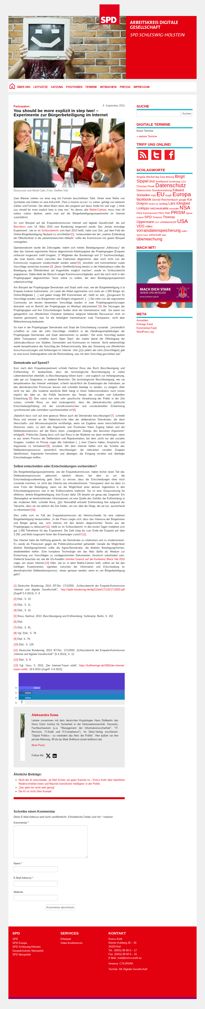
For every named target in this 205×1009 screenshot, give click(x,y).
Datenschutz (170, 185)
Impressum (142, 87)
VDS (141, 226)
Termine (91, 87)
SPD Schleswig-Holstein (26, 946)
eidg (153, 195)
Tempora (157, 217)
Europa (182, 194)
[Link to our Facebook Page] (170, 155)
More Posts (38, 745)
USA (182, 221)
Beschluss (20, 226)
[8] (22, 434)
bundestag (174, 181)
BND (152, 181)
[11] (48, 526)
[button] (30, 687)
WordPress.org (145, 331)
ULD (157, 222)
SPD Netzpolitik (21, 954)
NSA (185, 207)
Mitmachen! (108, 87)
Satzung (57, 87)
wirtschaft (155, 234)
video (148, 226)
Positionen (74, 87)
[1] (72, 234)
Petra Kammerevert (147, 213)
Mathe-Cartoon (98, 209)
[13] (47, 562)
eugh (168, 195)
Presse (125, 87)
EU (161, 194)
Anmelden (142, 320)
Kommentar (21, 822)
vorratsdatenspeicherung (159, 230)
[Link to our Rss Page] (143, 155)
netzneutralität (159, 208)
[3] (51, 266)
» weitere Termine (147, 136)
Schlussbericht (50, 230)
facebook (144, 199)
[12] (84, 534)
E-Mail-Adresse (23, 877)
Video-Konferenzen (71, 942)
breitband (162, 181)
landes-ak (153, 204)
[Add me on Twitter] (48, 756)
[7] (112, 415)
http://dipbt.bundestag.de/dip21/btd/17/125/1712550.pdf (93, 589)
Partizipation (21, 106)
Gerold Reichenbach (165, 199)
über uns (23, 87)
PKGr (161, 213)
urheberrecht (168, 222)
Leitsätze (40, 87)
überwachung (149, 239)
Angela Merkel (146, 176)
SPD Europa (19, 942)
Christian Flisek (146, 186)
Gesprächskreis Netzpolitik (28, 950)
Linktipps (143, 208)
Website (18, 892)
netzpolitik (174, 208)
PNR (167, 213)
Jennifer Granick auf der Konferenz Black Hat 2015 (95, 559)
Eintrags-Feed (145, 324)
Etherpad (65, 938)
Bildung (170, 177)
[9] (48, 446)
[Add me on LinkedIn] (54, 756)
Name (18, 863)
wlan (164, 235)
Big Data (160, 177)
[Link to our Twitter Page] (156, 155)
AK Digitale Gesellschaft (133, 969)
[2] (79, 262)
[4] (100, 306)
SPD (148, 217)
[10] (33, 509)
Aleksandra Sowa (45, 715)
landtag (163, 203)
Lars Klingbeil (179, 203)
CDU (183, 181)
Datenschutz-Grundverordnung (154, 190)
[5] (30, 398)
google (182, 199)
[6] (74, 409)
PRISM (178, 212)
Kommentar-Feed (147, 327)
